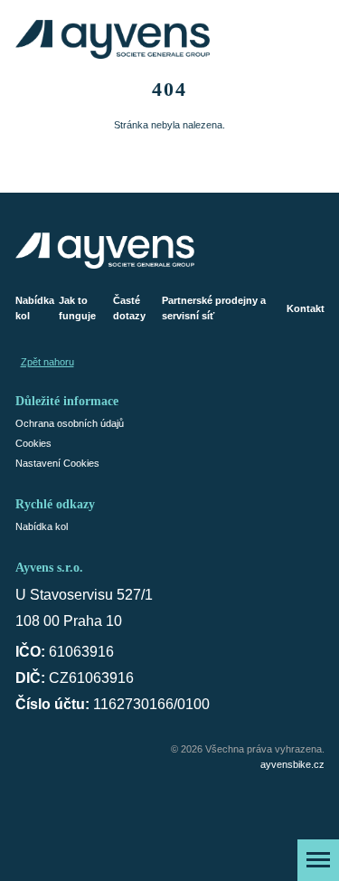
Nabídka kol (34, 308)
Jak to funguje (77, 308)
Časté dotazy (129, 308)
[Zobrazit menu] (318, 860)
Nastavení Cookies (57, 463)
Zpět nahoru (47, 361)
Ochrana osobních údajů (69, 423)
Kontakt (306, 308)
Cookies (33, 443)
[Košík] (310, 39)
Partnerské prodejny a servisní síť (214, 308)
